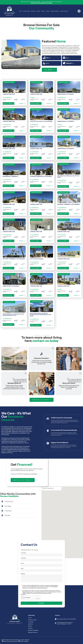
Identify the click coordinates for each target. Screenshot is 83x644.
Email (22, 568)
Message (23, 573)
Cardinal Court (9, 501)
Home (20, 11)
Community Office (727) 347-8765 (66, 619)
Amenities (33, 11)
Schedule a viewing (7, 103)
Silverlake (7, 515)
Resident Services (64, 11)
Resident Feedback (55, 11)
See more (48, 69)
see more (21, 103)
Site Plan (38, 11)
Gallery (43, 11)
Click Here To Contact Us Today (41, 3)
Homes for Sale (26, 11)
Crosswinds (8, 511)
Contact (47, 11)
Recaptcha (23, 594)
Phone (23, 563)
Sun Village (8, 506)
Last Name (23, 558)
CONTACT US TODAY (40, 399)
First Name (24, 552)
